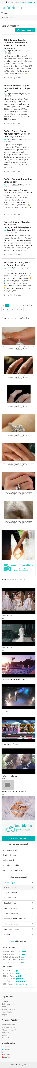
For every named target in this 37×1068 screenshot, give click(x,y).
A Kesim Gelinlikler (11, 908)
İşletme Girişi (12, 2)
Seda (3, 714)
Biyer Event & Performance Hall (15, 792)
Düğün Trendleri (10, 893)
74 (17, 309)
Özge (9, 51)
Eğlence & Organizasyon (21, 230)
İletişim (4, 1015)
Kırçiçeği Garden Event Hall (13, 679)
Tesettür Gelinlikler (11, 913)
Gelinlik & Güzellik (11, 865)
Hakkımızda (6, 1004)
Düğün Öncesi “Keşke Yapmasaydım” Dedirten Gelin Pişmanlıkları (17, 134)
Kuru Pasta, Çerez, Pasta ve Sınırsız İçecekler (17, 263)
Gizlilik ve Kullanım (8, 1009)
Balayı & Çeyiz (9, 860)
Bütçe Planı (6, 1033)
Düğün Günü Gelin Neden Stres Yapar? (18, 180)
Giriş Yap (23, 2)
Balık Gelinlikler (10, 903)
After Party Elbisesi (11, 924)
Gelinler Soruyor (18, 94)
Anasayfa (5, 17)
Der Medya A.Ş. (21, 1065)
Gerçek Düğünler (10, 883)
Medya (4, 1007)
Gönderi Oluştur (26, 30)
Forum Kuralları (7, 1012)
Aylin (3, 682)
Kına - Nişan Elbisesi (11, 929)
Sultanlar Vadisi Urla (10, 776)
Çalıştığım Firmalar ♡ (9, 1030)
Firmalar (7, 934)
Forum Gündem (19, 838)
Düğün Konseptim (8, 1025)
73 (12, 309)
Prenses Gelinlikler (11, 898)
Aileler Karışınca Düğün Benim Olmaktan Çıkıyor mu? (17, 88)
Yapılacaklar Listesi (8, 1027)
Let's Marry (6, 711)
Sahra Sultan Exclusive (11, 744)
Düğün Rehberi (17, 51)
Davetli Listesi (7, 1035)
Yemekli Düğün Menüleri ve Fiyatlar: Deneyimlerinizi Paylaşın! (17, 225)
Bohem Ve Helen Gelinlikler (14, 919)
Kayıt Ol (32, 2)
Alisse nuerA (7, 616)
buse (3, 618)
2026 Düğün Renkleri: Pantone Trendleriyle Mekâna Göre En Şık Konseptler (15, 44)
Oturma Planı (6, 1038)
